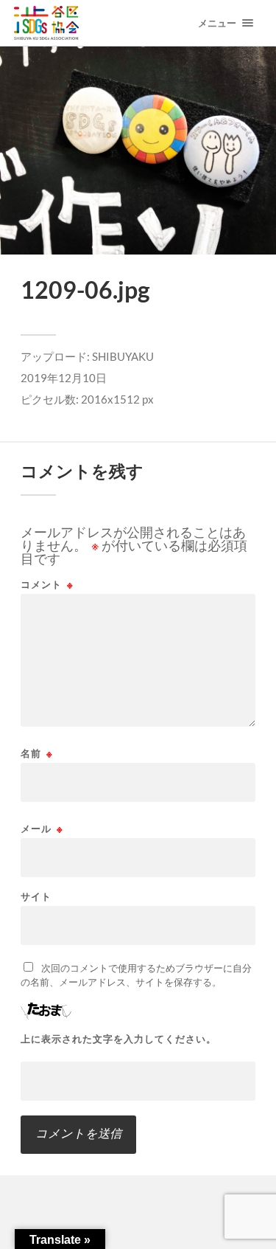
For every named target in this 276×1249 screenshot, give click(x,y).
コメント (47, 584)
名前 (37, 753)
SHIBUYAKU (123, 356)
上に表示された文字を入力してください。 (118, 1039)
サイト (36, 897)
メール (42, 829)
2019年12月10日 (64, 377)
